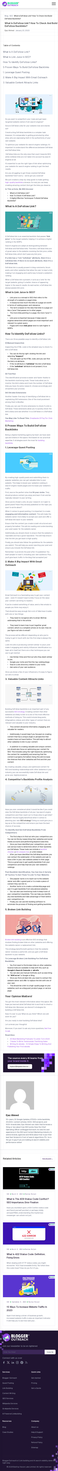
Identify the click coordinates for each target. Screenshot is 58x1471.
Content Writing (8, 1393)
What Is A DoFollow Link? (16, 51)
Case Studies (7, 1432)
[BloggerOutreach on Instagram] (17, 1362)
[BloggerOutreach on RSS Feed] (26, 1362)
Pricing (34, 1383)
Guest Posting (8, 1383)
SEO (11, 16)
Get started (36, 1378)
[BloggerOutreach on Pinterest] (21, 1362)
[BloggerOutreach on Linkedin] (12, 1362)
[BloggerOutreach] (16, 1337)
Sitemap (34, 1447)
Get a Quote (36, 1388)
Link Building (7, 1388)
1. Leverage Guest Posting (16, 72)
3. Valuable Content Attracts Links (20, 82)
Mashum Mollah (30, 1194)
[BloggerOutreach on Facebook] (3, 1362)
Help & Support (37, 1432)
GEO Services (7, 1398)
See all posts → (47, 1159)
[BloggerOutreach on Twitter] (8, 1362)
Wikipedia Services (9, 1403)
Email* (23, 1352)
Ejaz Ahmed (9, 30)
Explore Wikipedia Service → (20, 1066)
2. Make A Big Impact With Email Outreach (25, 77)
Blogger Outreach (9, 1378)
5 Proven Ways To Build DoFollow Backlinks (26, 67)
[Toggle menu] (54, 4)
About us (34, 1427)
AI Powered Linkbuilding (12, 1414)
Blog (6, 16)
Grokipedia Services (10, 1409)
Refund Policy (36, 1442)
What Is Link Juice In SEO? (17, 57)
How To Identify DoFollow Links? (20, 62)
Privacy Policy (36, 1437)
